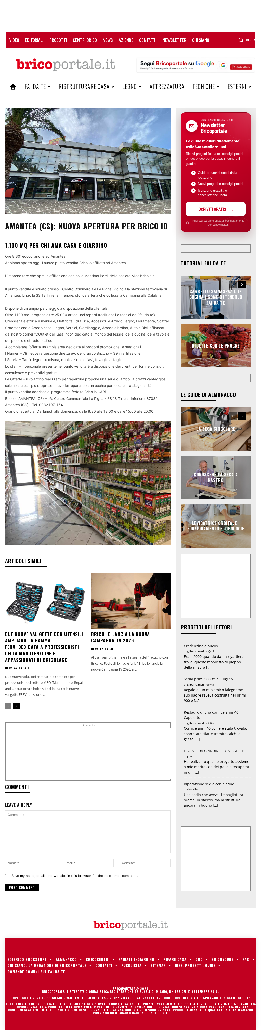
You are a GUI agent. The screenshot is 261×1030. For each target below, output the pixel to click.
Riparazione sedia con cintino (209, 783)
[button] (246, 39)
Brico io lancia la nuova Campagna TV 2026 (120, 637)
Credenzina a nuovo (201, 645)
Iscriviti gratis (212, 209)
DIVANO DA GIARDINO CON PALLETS (214, 750)
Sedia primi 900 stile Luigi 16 (208, 679)
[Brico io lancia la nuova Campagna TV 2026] (131, 601)
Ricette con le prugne (216, 346)
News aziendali (17, 668)
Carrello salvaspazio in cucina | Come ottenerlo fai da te (215, 297)
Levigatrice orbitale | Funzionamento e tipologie (215, 526)
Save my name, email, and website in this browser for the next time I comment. (74, 876)
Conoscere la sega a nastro (216, 477)
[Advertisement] (95, 753)
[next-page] (16, 706)
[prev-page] (8, 706)
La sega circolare (216, 429)
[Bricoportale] (65, 65)
